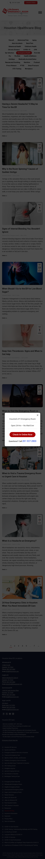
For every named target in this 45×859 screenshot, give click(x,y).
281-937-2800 (29, 441)
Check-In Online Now (22, 434)
